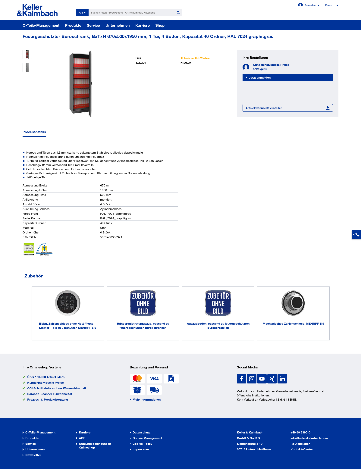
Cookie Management (147, 438)
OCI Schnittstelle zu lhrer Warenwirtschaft (56, 388)
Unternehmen (117, 25)
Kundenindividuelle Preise (45, 382)
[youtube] (262, 378)
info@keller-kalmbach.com (309, 438)
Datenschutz (141, 432)
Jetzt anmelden (260, 77)
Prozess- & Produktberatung (47, 399)
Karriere (142, 25)
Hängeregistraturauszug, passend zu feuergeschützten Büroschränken (143, 325)
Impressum (141, 449)
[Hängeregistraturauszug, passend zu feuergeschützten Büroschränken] (143, 303)
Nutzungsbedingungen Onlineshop (95, 445)
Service (93, 25)
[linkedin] (282, 378)
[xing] (272, 378)
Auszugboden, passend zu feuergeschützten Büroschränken (218, 325)
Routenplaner (300, 443)
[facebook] (242, 378)
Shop (160, 25)
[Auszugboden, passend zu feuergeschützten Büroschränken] (218, 303)
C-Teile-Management (41, 25)
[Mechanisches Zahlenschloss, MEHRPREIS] (293, 303)
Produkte (73, 25)
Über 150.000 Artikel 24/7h (45, 377)
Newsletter (33, 455)
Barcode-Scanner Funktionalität (49, 394)
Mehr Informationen (147, 399)
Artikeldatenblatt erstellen (264, 108)
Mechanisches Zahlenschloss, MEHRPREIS (293, 323)
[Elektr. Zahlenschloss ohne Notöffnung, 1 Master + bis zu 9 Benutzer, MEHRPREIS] (68, 303)
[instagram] (252, 378)
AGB (82, 438)
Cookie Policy (142, 443)
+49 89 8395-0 (300, 432)
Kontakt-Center (301, 449)
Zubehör (33, 275)
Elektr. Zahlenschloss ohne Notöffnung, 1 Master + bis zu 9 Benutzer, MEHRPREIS (68, 325)
